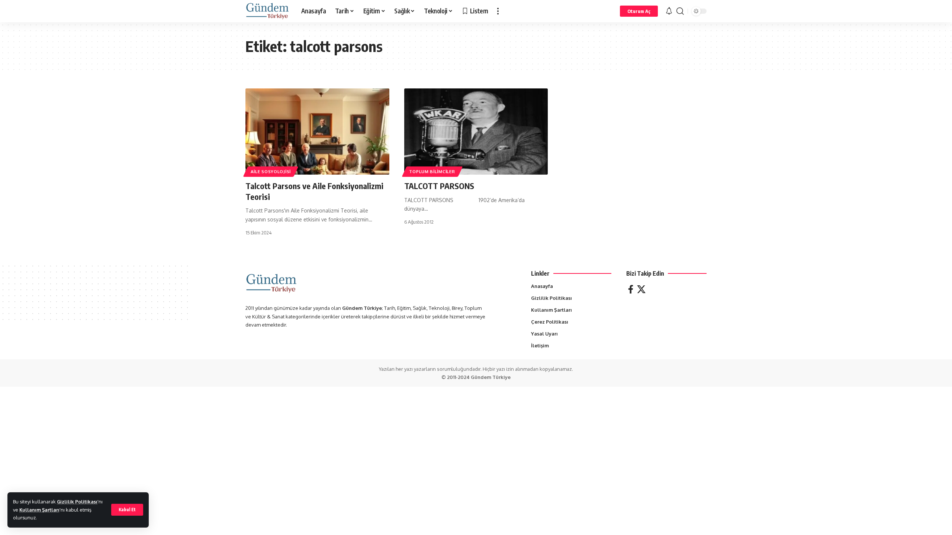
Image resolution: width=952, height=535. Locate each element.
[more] (498, 11)
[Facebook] (630, 289)
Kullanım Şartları (39, 510)
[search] (680, 11)
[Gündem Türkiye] (267, 11)
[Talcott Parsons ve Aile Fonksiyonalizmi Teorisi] (317, 131)
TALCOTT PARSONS (439, 186)
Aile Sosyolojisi (271, 171)
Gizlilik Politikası (77, 502)
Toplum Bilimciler (432, 171)
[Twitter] (641, 289)
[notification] (669, 11)
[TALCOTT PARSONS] (476, 131)
